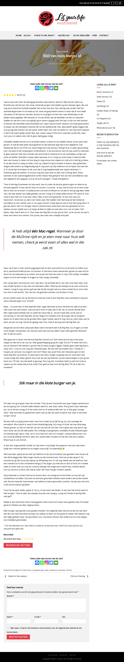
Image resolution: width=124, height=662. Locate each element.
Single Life (101, 123)
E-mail (37, 617)
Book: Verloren (81, 35)
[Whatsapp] (42, 88)
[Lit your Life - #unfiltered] (62, 18)
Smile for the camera (17, 576)
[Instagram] (46, 88)
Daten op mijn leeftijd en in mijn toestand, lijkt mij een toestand (108, 145)
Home (19, 35)
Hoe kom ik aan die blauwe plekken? (105, 154)
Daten (99, 101)
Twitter (72, 655)
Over (94, 35)
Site (63, 617)
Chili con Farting (77, 576)
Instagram (53, 655)
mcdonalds (61, 570)
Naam (10, 617)
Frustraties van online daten (107, 162)
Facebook (63, 655)
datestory (53, 570)
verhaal (68, 570)
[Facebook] (37, 88)
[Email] (56, 88)
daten (47, 570)
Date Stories (62, 51)
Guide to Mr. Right (44, 35)
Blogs (27, 35)
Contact (103, 35)
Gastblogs (64, 35)
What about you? (104, 127)
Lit (74, 64)
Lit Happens (102, 118)
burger (41, 570)
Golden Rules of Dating (107, 110)
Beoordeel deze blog (12, 539)
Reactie (10, 596)
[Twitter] (51, 88)
